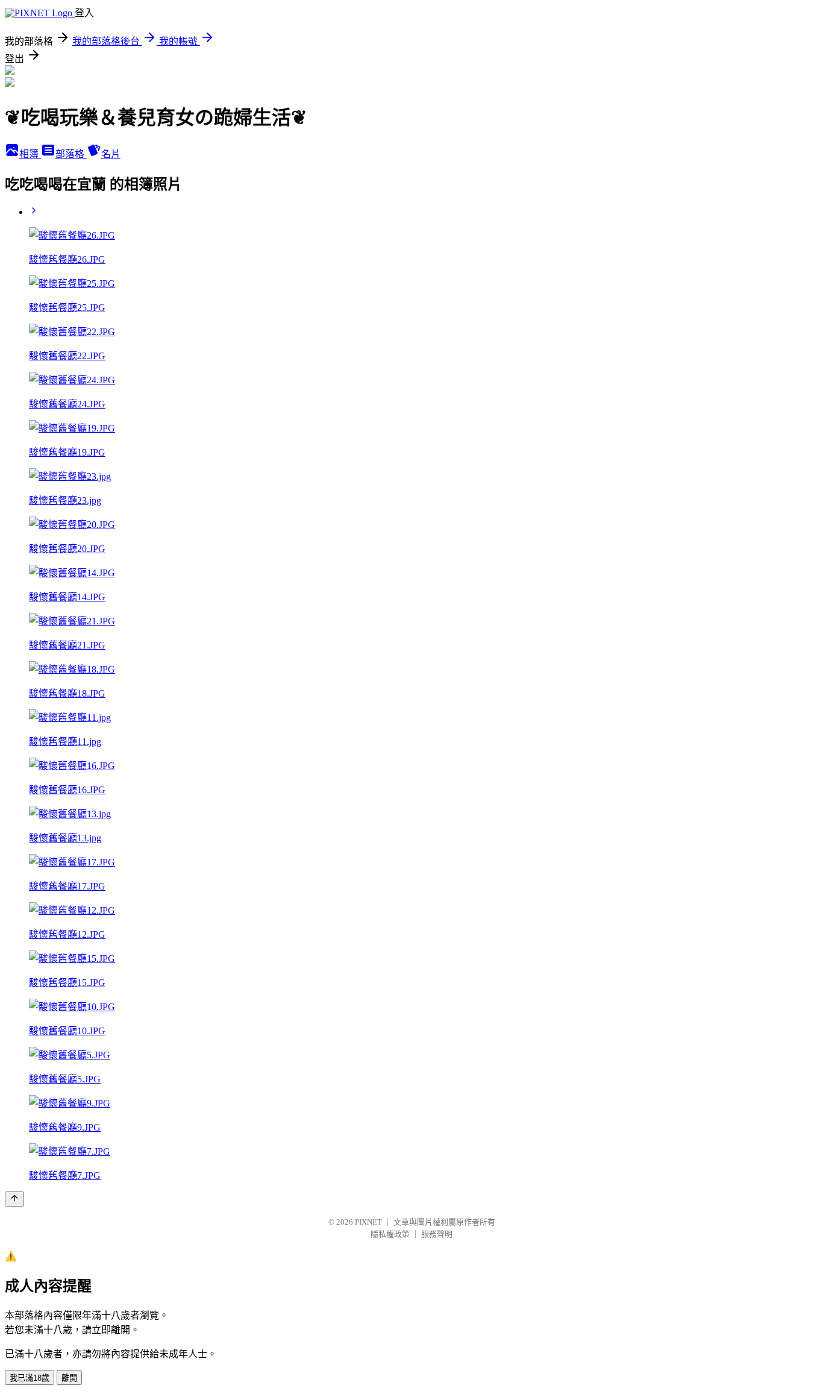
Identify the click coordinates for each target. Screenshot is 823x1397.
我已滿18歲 (29, 1378)
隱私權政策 (390, 1233)
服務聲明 (436, 1233)
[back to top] (14, 1199)
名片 (110, 154)
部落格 (71, 154)
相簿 (30, 154)
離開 (69, 1378)
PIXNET (368, 1221)
